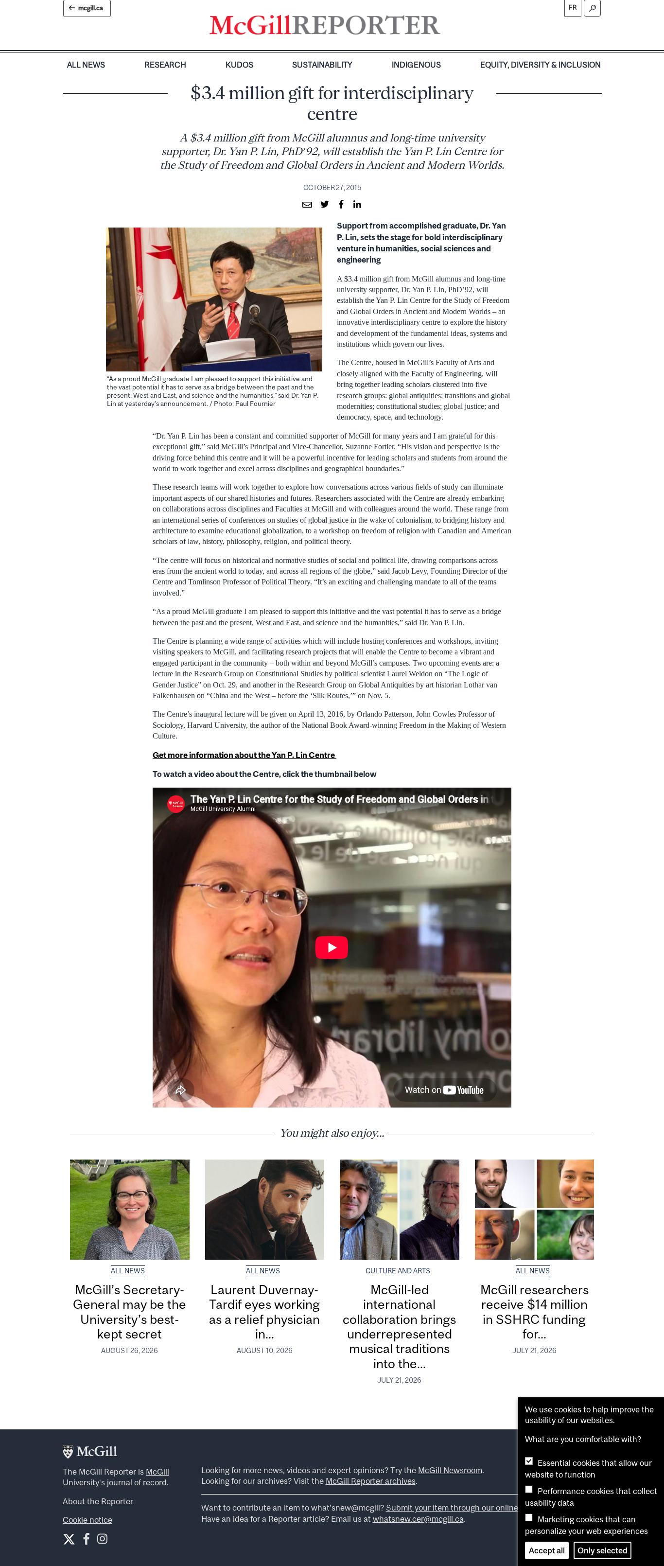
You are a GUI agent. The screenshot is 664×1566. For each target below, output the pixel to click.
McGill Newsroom (450, 1470)
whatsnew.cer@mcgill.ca (418, 1519)
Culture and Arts (398, 1271)
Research (165, 64)
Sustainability (322, 64)
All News (86, 64)
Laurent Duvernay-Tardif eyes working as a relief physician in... (264, 1311)
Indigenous (416, 64)
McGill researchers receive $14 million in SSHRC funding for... (534, 1311)
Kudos (239, 64)
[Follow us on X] (69, 1539)
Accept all (547, 1550)
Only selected (602, 1550)
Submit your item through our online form (461, 1508)
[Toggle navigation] (448, 27)
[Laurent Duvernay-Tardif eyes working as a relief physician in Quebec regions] (265, 1210)
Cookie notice (87, 1520)
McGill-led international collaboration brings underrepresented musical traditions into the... (399, 1326)
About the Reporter (98, 1501)
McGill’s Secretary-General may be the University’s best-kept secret (129, 1311)
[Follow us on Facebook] (86, 1541)
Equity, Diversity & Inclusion (540, 64)
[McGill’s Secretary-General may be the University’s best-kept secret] (130, 1210)
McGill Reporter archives (371, 1481)
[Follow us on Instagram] (102, 1541)
